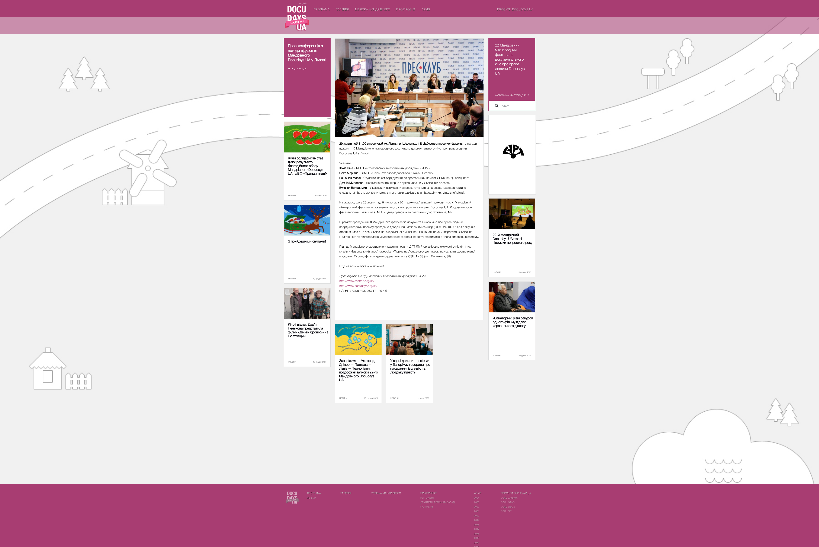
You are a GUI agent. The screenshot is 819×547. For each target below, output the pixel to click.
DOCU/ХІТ (506, 511)
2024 (476, 497)
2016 (476, 533)
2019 (476, 520)
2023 (476, 502)
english (302, 3)
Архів (426, 9)
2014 (476, 542)
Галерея (342, 9)
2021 (476, 511)
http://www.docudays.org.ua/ (358, 285)
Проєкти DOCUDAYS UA (515, 9)
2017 (476, 529)
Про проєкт (405, 9)
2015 (476, 538)
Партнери (426, 506)
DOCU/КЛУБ (507, 502)
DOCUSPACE (508, 506)
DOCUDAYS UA (509, 497)
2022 (476, 506)
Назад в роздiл (297, 68)
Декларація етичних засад (437, 502)
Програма (322, 9)
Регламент (427, 497)
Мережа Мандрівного (372, 9)
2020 (476, 515)
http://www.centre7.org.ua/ (356, 281)
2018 (476, 524)
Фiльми (311, 497)
